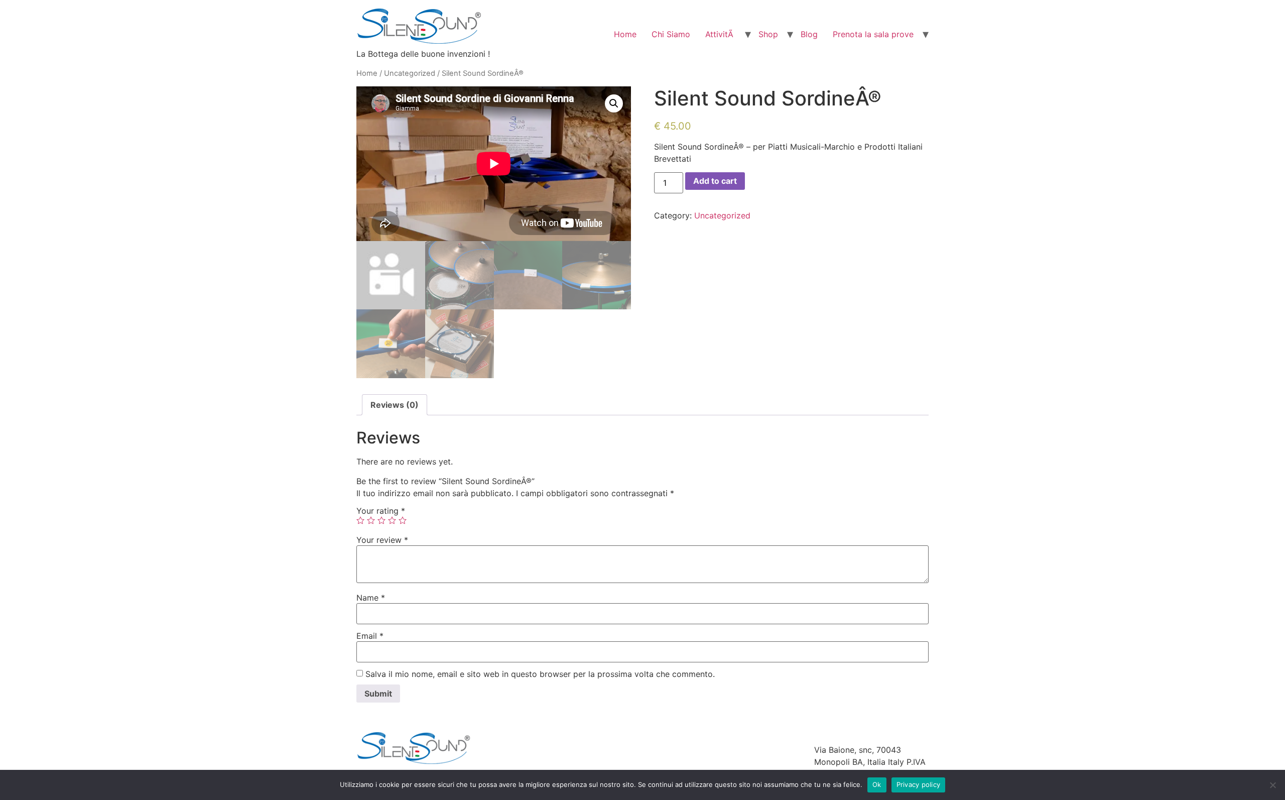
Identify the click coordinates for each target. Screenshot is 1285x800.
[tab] (394, 404)
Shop (768, 34)
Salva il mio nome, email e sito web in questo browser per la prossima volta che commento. (540, 674)
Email (369, 636)
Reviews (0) (394, 405)
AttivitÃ (720, 34)
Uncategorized (409, 73)
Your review (382, 540)
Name (370, 598)
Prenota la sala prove (873, 34)
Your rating (380, 511)
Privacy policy (918, 784)
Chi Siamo (671, 34)
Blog (809, 34)
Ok (876, 784)
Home (625, 34)
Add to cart (715, 181)
